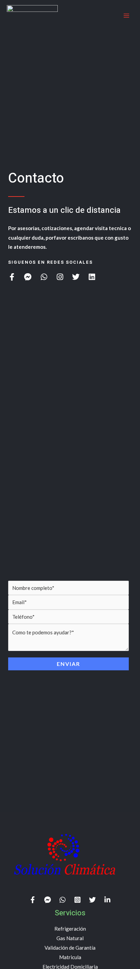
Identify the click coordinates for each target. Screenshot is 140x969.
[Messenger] (47, 899)
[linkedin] (107, 899)
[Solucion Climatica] (32, 15)
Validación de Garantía (70, 948)
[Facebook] (32, 899)
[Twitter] (92, 899)
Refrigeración (70, 929)
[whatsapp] (62, 899)
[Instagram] (77, 899)
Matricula (70, 957)
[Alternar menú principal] (126, 16)
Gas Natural (70, 938)
